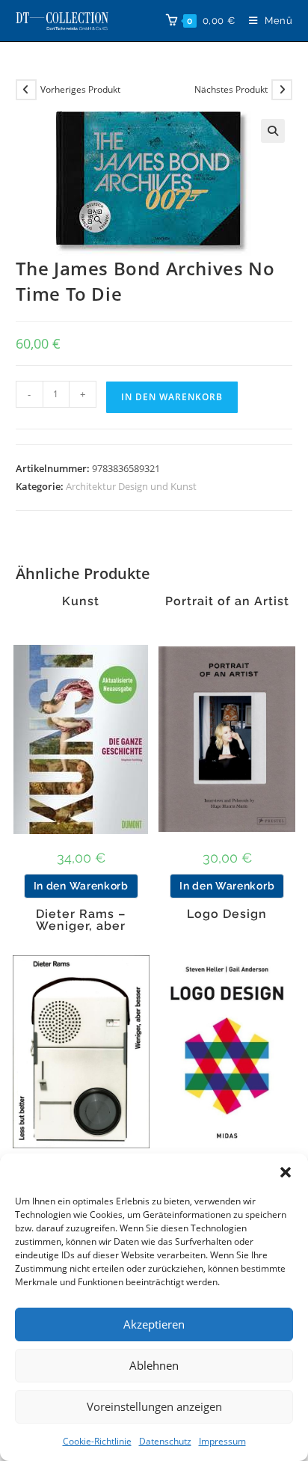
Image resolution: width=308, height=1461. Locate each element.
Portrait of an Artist (227, 601)
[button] (285, 1172)
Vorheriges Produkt (80, 89)
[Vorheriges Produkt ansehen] (26, 89)
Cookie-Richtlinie (97, 1441)
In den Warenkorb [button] (81, 886)
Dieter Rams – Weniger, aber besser (81, 926)
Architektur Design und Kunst (131, 486)
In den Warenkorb (172, 396)
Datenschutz (165, 1441)
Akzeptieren (154, 1324)
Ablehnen (154, 1365)
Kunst (80, 601)
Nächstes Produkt (231, 89)
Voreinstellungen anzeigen (154, 1406)
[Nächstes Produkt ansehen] (281, 89)
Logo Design (227, 914)
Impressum (222, 1441)
